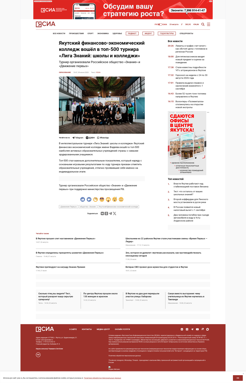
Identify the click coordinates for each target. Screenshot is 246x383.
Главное (39, 256)
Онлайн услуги (122, 329)
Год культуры (167, 33)
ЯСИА (98, 72)
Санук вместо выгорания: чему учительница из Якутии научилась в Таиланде (186, 296)
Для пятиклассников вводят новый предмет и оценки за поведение (190, 59)
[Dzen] (90, 137)
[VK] (181, 329)
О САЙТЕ (73, 329)
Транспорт (129, 300)
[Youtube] (197, 329)
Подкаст (132, 33)
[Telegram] (110, 213)
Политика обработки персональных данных (125, 356)
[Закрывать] (243, 373)
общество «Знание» (88, 207)
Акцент (148, 33)
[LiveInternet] (124, 368)
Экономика (103, 33)
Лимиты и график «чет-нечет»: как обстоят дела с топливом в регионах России (191, 48)
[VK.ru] (102, 213)
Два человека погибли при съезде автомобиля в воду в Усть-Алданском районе (191, 218)
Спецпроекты (186, 33)
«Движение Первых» (68, 207)
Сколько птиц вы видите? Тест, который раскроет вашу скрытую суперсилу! (55, 296)
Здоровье (117, 33)
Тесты (40, 303)
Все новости (59, 33)
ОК (238, 378)
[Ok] (187, 329)
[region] (123, 377)
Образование (65, 72)
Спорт (91, 33)
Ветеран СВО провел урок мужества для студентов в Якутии (157, 267)
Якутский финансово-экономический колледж (118, 207)
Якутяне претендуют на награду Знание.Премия (60, 267)
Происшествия (76, 33)
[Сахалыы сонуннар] (161, 24)
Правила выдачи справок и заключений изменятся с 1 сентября (190, 86)
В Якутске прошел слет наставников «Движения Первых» (65, 238)
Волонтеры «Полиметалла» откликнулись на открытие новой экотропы (190, 104)
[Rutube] (202, 329)
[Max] (207, 329)
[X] (114, 213)
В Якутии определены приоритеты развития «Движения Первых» (70, 252)
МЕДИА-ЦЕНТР (103, 329)
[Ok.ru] (106, 213)
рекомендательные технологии (137, 349)
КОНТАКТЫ (87, 329)
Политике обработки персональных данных (102, 378)
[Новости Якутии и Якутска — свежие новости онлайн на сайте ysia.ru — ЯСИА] (45, 24)
